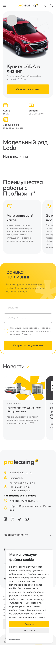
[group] (24, 408)
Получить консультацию (28, 345)
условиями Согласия (20, 334)
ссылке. (42, 617)
